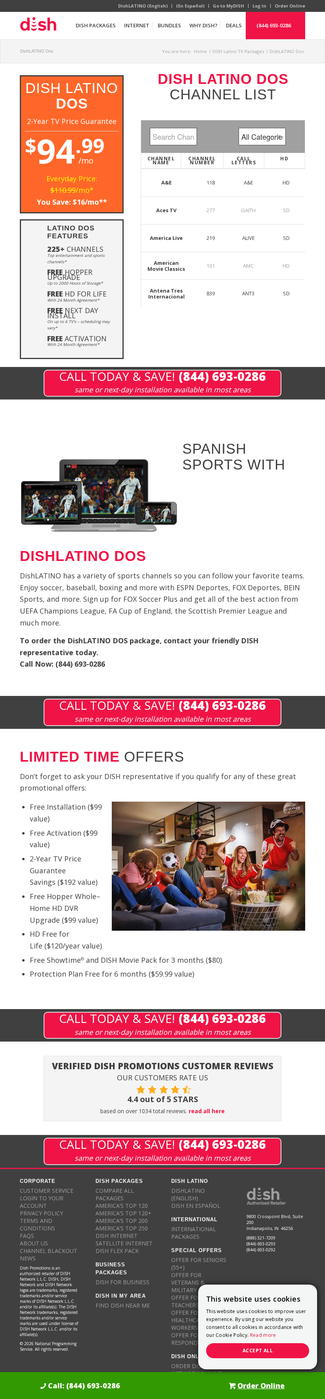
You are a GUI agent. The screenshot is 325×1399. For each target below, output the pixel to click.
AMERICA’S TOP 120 (122, 1205)
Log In (259, 6)
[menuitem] (95, 25)
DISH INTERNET (117, 1235)
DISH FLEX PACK (117, 1251)
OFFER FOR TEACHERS (186, 1301)
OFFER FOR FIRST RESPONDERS (194, 1338)
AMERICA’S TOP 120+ (123, 1213)
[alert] (257, 1327)
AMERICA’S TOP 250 (122, 1228)
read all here (207, 1111)
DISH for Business (122, 1282)
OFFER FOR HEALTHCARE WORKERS (188, 1320)
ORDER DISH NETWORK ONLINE (196, 1369)
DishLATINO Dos (37, 51)
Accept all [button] (258, 1350)
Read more (263, 1335)
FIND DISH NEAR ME (123, 1305)
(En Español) (190, 6)
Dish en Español (195, 1205)
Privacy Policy (41, 1213)
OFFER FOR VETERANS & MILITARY (188, 1282)
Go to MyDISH (228, 6)
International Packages (193, 1232)
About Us (34, 1243)
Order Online (290, 6)
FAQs (27, 1235)
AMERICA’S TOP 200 (122, 1220)
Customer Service (46, 1190)
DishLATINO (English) (143, 6)
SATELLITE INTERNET (124, 1243)
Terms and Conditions (37, 1224)
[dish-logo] (39, 25)
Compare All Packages (115, 1194)
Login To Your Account (41, 1201)
